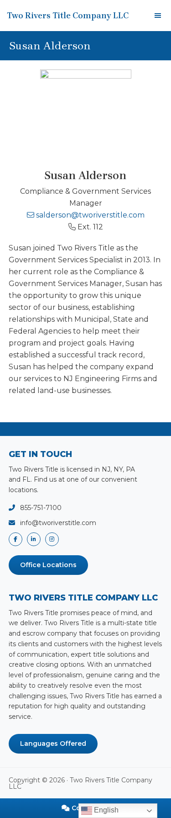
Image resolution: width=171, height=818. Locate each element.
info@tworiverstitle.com (58, 523)
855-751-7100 (41, 508)
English (105, 810)
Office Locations (48, 565)
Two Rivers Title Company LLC (68, 16)
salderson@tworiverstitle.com (90, 215)
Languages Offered (53, 743)
